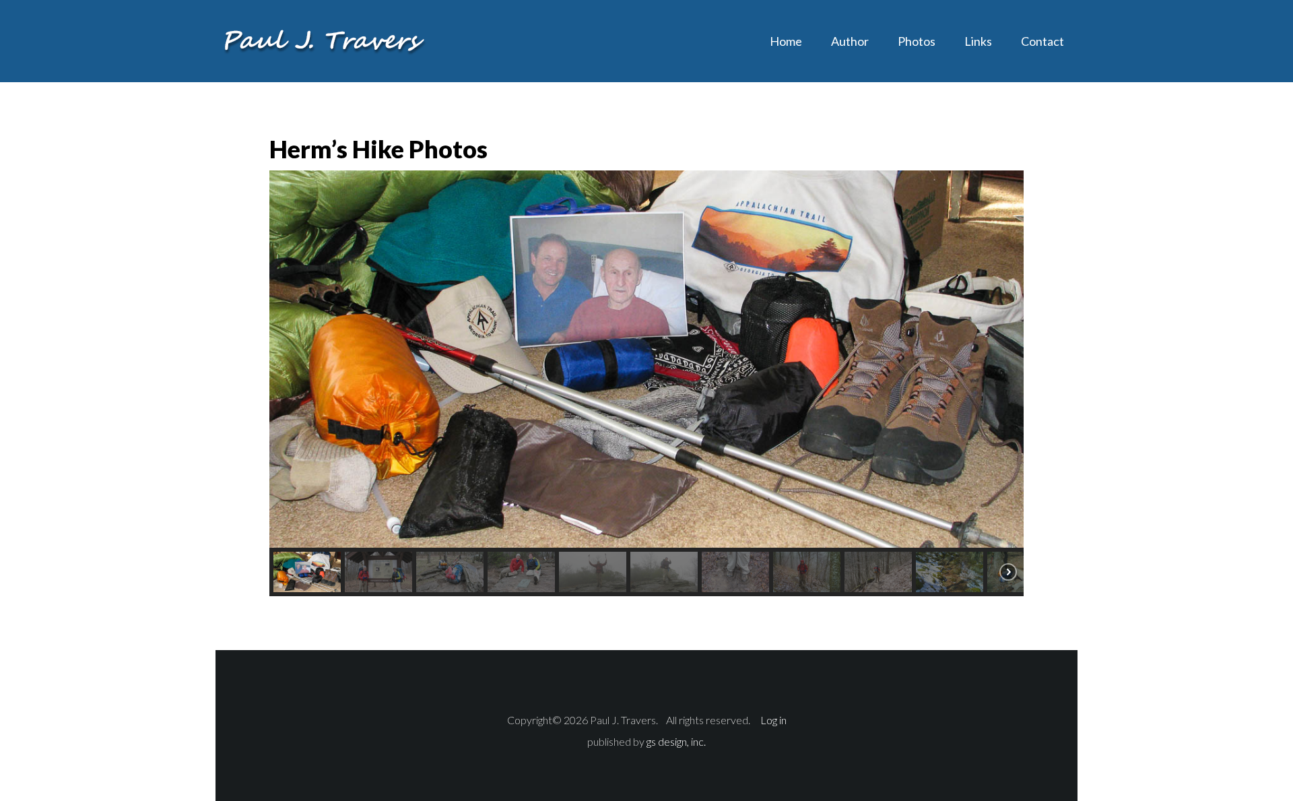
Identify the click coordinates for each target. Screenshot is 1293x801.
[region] (646, 383)
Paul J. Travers (323, 40)
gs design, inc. (676, 741)
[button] (307, 572)
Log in (773, 719)
